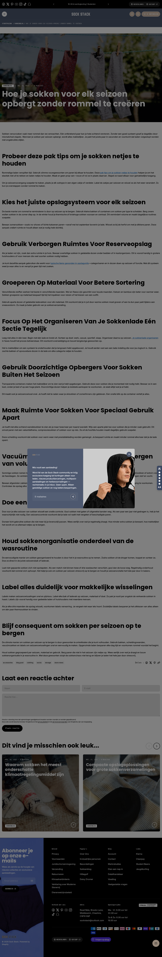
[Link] (36, 454)
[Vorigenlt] (73, 496)
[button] (159, 478)
